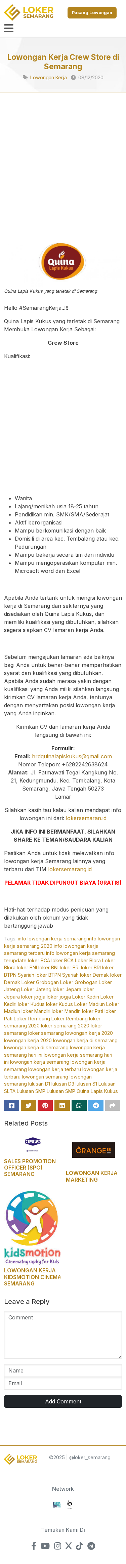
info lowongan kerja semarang (52, 938)
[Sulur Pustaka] (70, 1504)
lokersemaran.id (86, 818)
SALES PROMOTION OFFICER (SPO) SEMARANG (30, 1167)
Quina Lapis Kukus (97, 1091)
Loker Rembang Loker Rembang (51, 1018)
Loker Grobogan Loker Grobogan (59, 982)
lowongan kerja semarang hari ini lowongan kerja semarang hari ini (58, 1055)
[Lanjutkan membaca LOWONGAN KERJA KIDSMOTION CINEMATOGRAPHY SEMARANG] (32, 1227)
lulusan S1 (86, 1084)
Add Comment (63, 1401)
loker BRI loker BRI (80, 967)
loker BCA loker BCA (51, 960)
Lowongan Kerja (48, 77)
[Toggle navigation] (8, 28)
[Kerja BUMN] (57, 1504)
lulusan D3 (62, 1084)
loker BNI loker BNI (37, 967)
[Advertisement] (63, 174)
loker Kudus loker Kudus (45, 1004)
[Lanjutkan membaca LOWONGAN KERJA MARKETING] (94, 1149)
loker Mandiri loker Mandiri (51, 1011)
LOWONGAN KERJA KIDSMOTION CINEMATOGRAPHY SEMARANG (48, 1276)
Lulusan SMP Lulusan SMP (46, 1091)
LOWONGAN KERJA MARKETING (92, 1176)
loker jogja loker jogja (46, 997)
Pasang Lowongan (92, 12)
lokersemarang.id (70, 869)
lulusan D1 (39, 1084)
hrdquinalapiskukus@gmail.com (72, 756)
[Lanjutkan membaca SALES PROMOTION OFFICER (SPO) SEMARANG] (32, 1143)
